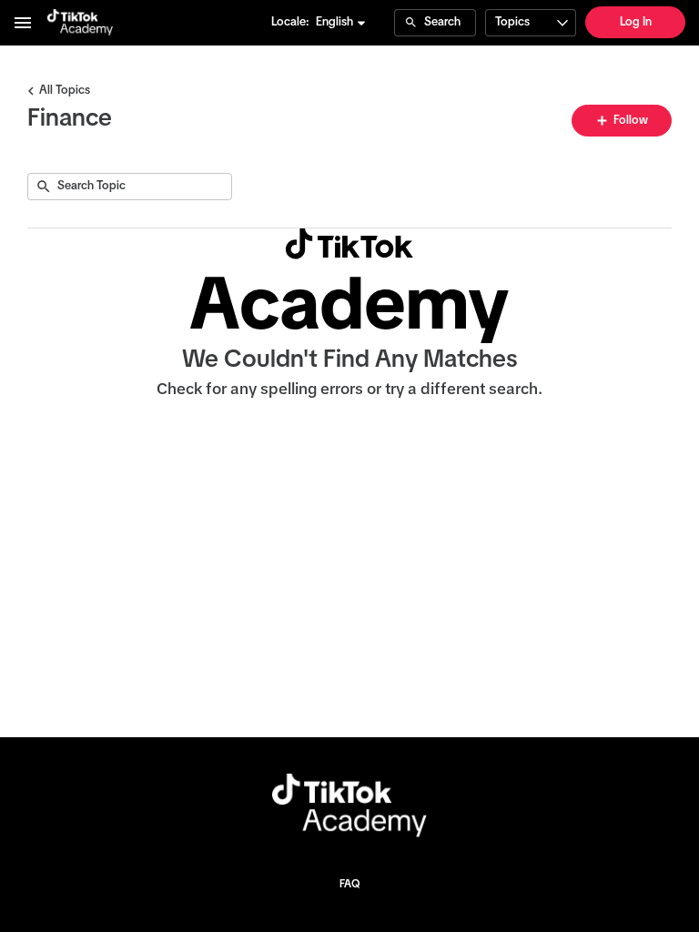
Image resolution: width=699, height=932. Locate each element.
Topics (512, 22)
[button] (341, 22)
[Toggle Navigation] (23, 22)
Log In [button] (636, 22)
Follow (629, 121)
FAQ (349, 884)
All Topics (64, 90)
